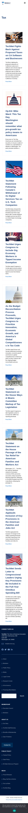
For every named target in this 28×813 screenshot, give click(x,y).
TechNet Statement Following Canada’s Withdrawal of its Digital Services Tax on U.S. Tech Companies (14, 193)
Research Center (7, 681)
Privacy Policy (9, 799)
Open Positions (7, 736)
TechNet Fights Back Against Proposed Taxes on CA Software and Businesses (14, 52)
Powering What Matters (9, 690)
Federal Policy (7, 755)
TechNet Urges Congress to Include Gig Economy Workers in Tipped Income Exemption (13, 253)
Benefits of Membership (9, 732)
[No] (26, 808)
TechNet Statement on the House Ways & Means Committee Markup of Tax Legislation (14, 398)
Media (4, 672)
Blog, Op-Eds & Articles (9, 779)
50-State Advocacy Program (10, 764)
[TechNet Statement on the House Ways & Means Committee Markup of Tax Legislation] (14, 380)
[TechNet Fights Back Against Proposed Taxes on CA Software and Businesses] (14, 37)
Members (5, 663)
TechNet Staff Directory (9, 728)
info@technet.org (9, 643)
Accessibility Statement (17, 799)
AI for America (7, 685)
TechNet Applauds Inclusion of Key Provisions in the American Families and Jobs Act (14, 519)
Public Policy (6, 667)
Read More (9, 81)
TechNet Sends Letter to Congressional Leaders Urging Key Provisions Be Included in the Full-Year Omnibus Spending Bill (14, 580)
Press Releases (7, 774)
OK (14, 810)
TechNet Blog (6, 788)
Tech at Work (6, 783)
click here (14, 808)
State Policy (6, 759)
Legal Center (6, 676)
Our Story (5, 723)
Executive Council (8, 708)
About (4, 659)
